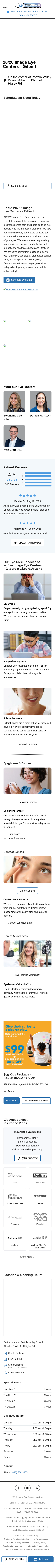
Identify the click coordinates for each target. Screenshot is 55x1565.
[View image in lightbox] (21, 289)
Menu (5, 8)
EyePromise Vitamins (16, 984)
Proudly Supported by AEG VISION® (27, 1530)
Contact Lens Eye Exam (20, 922)
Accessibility (32, 1535)
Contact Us (19, 1535)
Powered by (26, 1526)
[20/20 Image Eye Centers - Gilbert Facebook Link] (18, 1488)
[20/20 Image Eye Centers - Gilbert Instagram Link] (27, 1488)
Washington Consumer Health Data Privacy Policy (26, 1546)
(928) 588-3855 (20, 1472)
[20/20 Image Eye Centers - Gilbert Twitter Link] (37, 1488)
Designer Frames (13, 810)
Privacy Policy (40, 1542)
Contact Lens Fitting (15, 899)
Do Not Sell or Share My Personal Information (27, 1549)
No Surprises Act (40, 1539)
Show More (24, 513)
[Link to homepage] (27, 6)
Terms (11, 1091)
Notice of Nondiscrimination (16, 1539)
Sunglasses (14, 834)
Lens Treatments (16, 838)
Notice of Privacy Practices (18, 1542)
